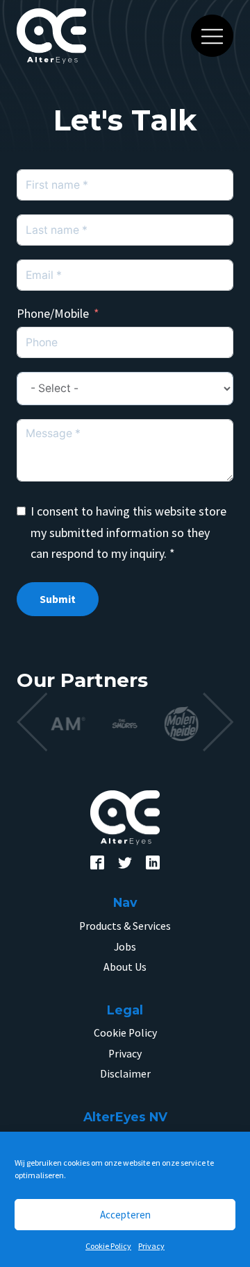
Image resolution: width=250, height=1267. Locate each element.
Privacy (151, 1246)
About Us (125, 966)
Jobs (125, 946)
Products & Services (125, 926)
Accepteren (125, 1214)
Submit (58, 599)
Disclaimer (125, 1073)
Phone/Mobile (53, 313)
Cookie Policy (108, 1246)
